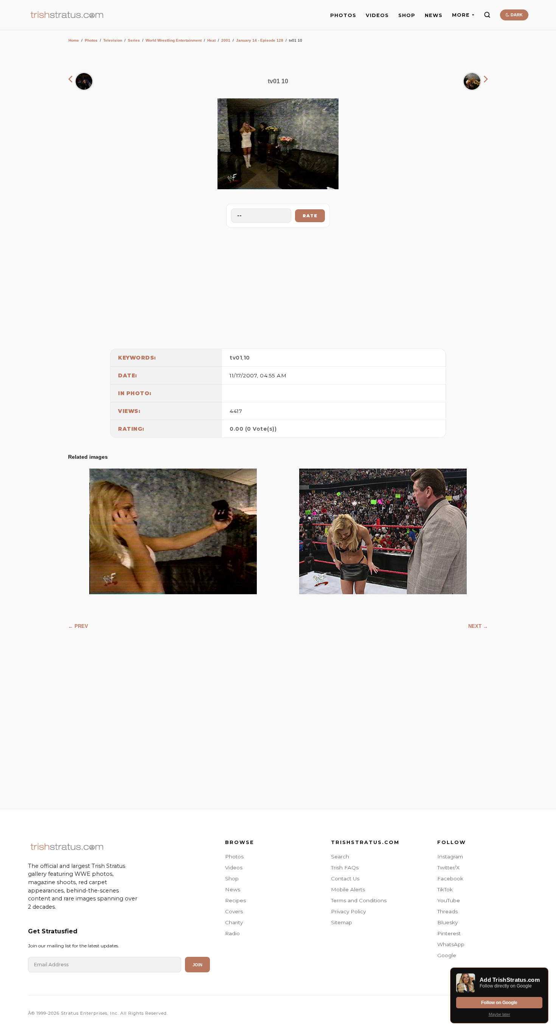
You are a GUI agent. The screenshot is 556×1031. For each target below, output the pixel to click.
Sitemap (341, 922)
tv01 (236, 358)
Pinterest (449, 933)
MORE (461, 15)
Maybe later (499, 1014)
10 (247, 358)
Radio (232, 933)
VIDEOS (377, 15)
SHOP (406, 15)
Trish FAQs (345, 867)
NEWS (434, 15)
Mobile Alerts (348, 889)
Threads (447, 911)
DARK (516, 14)
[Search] (487, 14)
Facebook (450, 878)
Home (73, 40)
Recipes (235, 900)
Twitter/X (448, 867)
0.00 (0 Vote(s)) (253, 429)
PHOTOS (343, 15)
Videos (233, 867)
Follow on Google (499, 1002)
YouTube (448, 900)
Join (197, 964)
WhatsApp (450, 944)
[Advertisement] (278, 286)
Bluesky (447, 922)
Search (340, 856)
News (232, 889)
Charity (234, 922)
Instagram (450, 856)
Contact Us (345, 878)
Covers (234, 911)
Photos (91, 40)
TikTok (445, 889)
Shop (232, 878)
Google (446, 955)
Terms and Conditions (359, 900)
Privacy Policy (348, 911)
